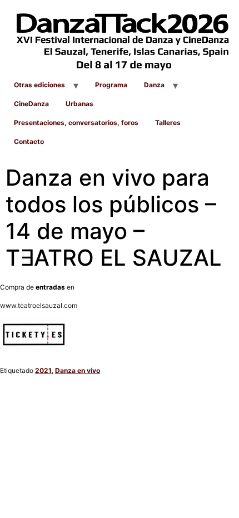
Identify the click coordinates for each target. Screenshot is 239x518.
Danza (154, 85)
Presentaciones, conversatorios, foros (76, 122)
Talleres (168, 122)
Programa (111, 85)
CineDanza (31, 103)
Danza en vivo (77, 370)
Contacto (29, 141)
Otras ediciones (39, 85)
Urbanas (79, 103)
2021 (43, 370)
